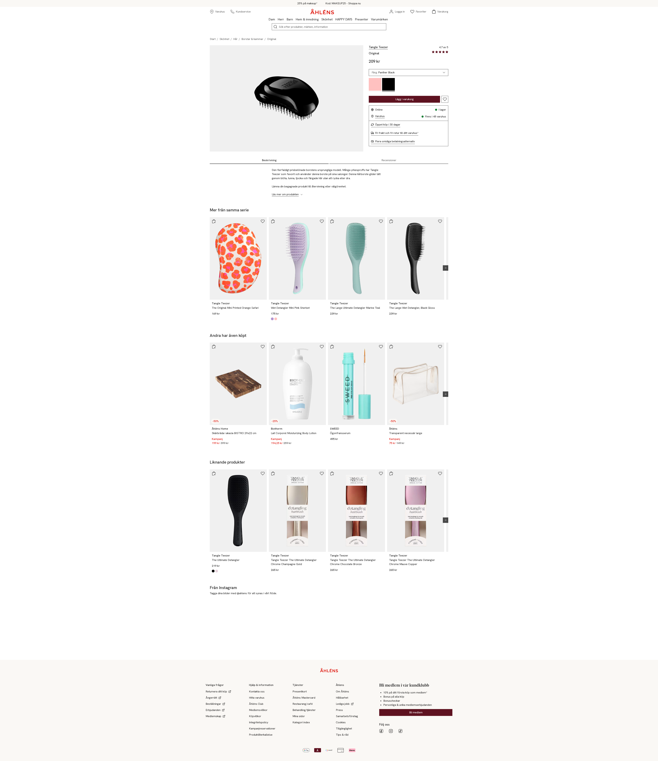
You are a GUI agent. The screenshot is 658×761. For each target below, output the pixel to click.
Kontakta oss (257, 691)
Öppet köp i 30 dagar (387, 124)
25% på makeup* (307, 3)
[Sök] (275, 27)
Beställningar (213, 704)
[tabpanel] (329, 180)
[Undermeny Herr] (285, 19)
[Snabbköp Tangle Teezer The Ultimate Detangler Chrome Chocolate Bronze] (332, 473)
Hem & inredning (307, 19)
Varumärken (379, 19)
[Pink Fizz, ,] (375, 85)
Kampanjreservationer (262, 728)
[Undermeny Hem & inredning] (320, 19)
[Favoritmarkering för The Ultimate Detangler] (263, 473)
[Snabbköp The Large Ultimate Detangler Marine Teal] (332, 221)
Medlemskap (213, 716)
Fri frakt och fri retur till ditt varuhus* (396, 133)
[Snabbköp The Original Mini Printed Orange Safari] (214, 221)
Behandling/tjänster (304, 710)
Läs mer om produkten (285, 194)
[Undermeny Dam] (276, 19)
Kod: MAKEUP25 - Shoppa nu (343, 3)
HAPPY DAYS (343, 19)
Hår (235, 39)
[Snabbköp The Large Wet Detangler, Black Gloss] (391, 221)
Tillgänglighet (344, 728)
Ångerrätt (211, 697)
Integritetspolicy (258, 722)
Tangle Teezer (378, 47)
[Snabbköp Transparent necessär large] (391, 347)
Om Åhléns (342, 691)
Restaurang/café (303, 704)
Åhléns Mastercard (304, 697)
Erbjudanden (213, 710)
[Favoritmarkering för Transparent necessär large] (440, 347)
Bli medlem (416, 712)
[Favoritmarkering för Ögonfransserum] (381, 347)
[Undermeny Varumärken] (389, 19)
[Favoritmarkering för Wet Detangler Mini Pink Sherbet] (322, 221)
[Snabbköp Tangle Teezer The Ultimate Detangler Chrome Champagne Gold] (273, 473)
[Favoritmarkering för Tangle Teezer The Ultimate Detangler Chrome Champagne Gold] (322, 473)
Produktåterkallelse (260, 734)
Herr (281, 19)
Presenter (361, 19)
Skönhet (327, 19)
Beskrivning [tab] (269, 160)
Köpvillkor (255, 716)
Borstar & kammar (252, 39)
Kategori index (301, 722)
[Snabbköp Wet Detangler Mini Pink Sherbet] (273, 221)
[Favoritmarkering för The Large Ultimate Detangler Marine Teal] (381, 221)
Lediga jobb (343, 704)
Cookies (341, 722)
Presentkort (300, 691)
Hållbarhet (342, 697)
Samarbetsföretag (347, 716)
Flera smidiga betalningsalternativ (395, 141)
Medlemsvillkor (258, 710)
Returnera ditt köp (216, 691)
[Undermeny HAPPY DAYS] (353, 19)
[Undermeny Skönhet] (334, 19)
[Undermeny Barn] (294, 19)
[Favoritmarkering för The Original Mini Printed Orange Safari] (263, 221)
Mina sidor (299, 716)
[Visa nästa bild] (444, 268)
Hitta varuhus (256, 697)
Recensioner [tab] (388, 160)
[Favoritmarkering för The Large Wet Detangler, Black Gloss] (440, 221)
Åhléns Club (256, 704)
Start (213, 39)
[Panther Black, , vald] (388, 85)
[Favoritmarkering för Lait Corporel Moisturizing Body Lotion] (322, 347)
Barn (290, 19)
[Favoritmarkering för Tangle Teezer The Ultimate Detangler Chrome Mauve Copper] (440, 473)
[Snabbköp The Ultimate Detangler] (214, 473)
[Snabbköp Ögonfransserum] (332, 347)
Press (339, 710)
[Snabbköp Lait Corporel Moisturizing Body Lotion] (273, 347)
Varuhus (380, 116)
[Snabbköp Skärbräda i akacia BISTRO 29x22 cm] (214, 347)
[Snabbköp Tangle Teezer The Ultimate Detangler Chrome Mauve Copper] (391, 473)
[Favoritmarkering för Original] (444, 99)
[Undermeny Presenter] (369, 19)
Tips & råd (342, 734)
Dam (272, 19)
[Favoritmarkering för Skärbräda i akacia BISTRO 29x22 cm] (263, 347)
